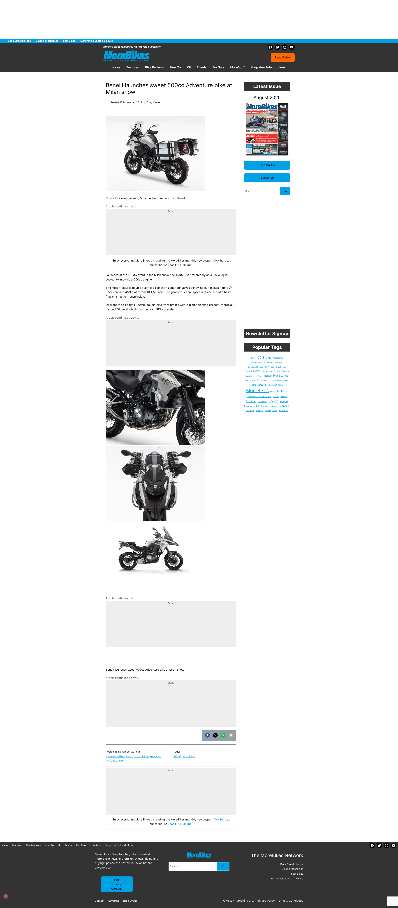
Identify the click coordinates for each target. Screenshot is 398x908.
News (129, 756)
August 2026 (267, 97)
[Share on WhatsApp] (223, 735)
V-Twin (268, 410)
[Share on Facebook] (207, 735)
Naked (276, 396)
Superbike (276, 406)
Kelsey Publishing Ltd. (240, 900)
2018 (261, 357)
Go (285, 191)
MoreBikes (189, 756)
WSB (274, 410)
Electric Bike (267, 371)
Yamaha (283, 410)
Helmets (258, 376)
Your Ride (155, 756)
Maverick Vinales (275, 385)
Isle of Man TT (252, 380)
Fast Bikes (249, 376)
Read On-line (267, 165)
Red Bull (284, 401)
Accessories (278, 358)
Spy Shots (265, 406)
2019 (268, 357)
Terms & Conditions (290, 900)
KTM (274, 380)
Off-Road (251, 401)
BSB (272, 367)
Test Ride (250, 410)
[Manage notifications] (5, 896)
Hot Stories (281, 375)
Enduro (277, 371)
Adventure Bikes (115, 756)
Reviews (248, 406)
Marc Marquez (258, 384)
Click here (219, 260)
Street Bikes (141, 756)
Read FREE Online (180, 265)
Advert (171, 211)
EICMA (177, 756)
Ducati (248, 371)
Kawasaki (265, 380)
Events (285, 371)
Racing (273, 401)
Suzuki (285, 406)
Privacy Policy (266, 900)
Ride (256, 405)
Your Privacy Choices (116, 884)
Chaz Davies (281, 367)
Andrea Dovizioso (274, 362)
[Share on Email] (231, 735)
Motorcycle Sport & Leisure (259, 396)
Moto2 (273, 391)
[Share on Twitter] (215, 735)
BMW (266, 367)
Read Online (283, 57)
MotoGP (282, 391)
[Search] (223, 866)
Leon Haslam (282, 380)
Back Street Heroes (255, 367)
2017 (253, 357)
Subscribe (267, 177)
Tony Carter (116, 760)
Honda (268, 375)
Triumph (259, 410)
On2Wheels (262, 402)
